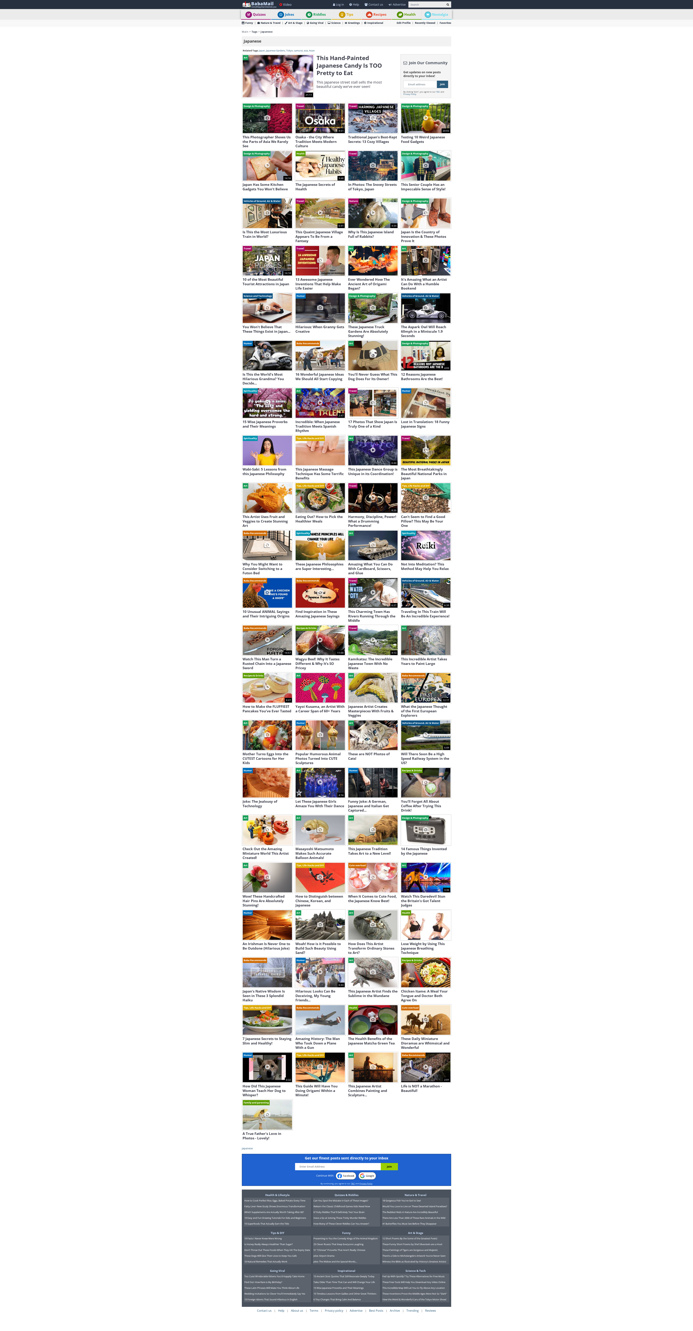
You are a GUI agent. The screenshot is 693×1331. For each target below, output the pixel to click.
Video (287, 4)
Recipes (379, 14)
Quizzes (259, 14)
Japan (262, 50)
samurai (298, 50)
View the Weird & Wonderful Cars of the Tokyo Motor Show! (414, 1299)
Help (356, 4)
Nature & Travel (270, 23)
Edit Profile (404, 23)
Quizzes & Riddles (346, 1195)
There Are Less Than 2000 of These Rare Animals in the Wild (413, 1217)
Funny (249, 23)
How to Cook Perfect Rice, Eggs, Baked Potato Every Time (274, 1200)
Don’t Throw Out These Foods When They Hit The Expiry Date (277, 1250)
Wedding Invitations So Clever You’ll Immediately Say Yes (274, 1293)
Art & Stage (295, 23)
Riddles (319, 14)
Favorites (445, 23)
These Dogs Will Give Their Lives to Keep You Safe (270, 1255)
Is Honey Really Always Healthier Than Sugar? (268, 1244)
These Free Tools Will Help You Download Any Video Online (413, 1282)
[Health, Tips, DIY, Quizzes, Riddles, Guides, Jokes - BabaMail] (259, 4)
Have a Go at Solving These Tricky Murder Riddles (339, 1217)
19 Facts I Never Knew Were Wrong (263, 1238)
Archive (395, 1311)
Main (245, 31)
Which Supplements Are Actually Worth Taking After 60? (274, 1212)
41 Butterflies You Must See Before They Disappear (409, 1223)
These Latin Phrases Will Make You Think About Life (271, 1288)
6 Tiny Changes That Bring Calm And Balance (337, 1299)
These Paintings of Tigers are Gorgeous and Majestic (410, 1250)
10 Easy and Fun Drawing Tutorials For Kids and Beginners (275, 1217)
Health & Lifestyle (277, 1195)
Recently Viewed (425, 23)
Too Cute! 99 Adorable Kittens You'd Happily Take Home (274, 1276)
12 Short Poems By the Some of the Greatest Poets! (409, 1238)
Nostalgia (440, 14)
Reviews (430, 1311)
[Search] (447, 4)
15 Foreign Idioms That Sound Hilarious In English (270, 1299)
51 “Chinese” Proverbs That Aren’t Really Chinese (339, 1250)
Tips (349, 14)
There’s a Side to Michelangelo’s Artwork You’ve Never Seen (414, 1255)
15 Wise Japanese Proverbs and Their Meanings (338, 1288)
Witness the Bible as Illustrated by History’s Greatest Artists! (414, 1261)
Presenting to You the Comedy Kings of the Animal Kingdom (345, 1238)
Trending (412, 1311)
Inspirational (375, 23)
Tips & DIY (277, 1233)
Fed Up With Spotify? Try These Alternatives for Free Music (413, 1276)
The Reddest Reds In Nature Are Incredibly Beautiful (410, 1212)
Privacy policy (334, 1311)
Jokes (289, 14)
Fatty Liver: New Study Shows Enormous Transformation (274, 1206)
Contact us (376, 4)
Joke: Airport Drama (323, 1255)
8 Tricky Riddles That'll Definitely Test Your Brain (339, 1212)
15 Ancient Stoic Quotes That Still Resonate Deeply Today (343, 1276)
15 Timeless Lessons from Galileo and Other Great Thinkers (344, 1293)
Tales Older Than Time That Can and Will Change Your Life (344, 1282)
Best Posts (376, 1311)
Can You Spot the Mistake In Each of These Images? (340, 1200)
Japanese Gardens (275, 50)
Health (410, 14)
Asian (312, 50)
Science (336, 23)
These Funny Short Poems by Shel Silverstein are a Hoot (412, 1244)
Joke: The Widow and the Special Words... (335, 1261)
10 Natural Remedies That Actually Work (265, 1261)
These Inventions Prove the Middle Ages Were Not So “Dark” (414, 1293)
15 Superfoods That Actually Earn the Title (266, 1223)
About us (297, 1311)
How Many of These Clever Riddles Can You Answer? (341, 1223)
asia (306, 50)
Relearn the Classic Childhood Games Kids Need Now (341, 1206)
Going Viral (316, 23)
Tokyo (289, 50)
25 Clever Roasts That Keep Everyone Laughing (338, 1244)
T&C (438, 91)
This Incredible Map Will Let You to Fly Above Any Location (413, 1288)
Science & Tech (416, 1271)
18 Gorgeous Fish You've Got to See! (401, 1200)
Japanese (247, 1148)
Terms (314, 1311)
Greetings (354, 23)
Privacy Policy (409, 94)
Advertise (399, 4)
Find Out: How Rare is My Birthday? (263, 1282)
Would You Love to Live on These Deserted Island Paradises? (414, 1206)
